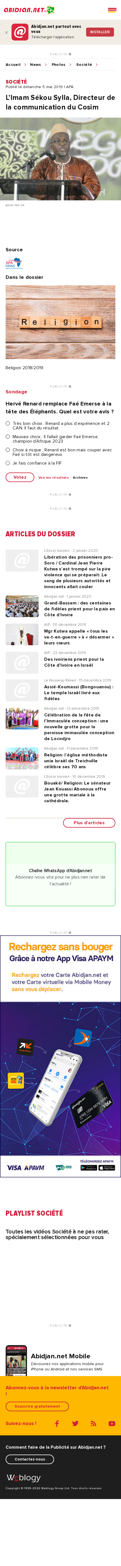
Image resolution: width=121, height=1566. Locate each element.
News (35, 65)
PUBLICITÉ (59, 54)
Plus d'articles (89, 823)
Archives (80, 478)
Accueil (13, 65)
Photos (59, 65)
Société (84, 65)
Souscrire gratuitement (37, 1406)
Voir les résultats (53, 478)
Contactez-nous (30, 1459)
